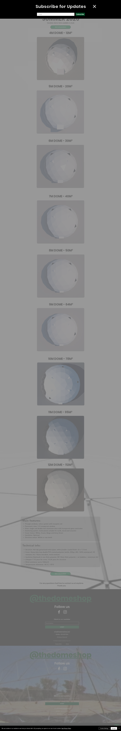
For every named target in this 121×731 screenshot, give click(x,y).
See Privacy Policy (66, 728)
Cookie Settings (104, 728)
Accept (114, 728)
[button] (94, 6)
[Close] (119, 728)
